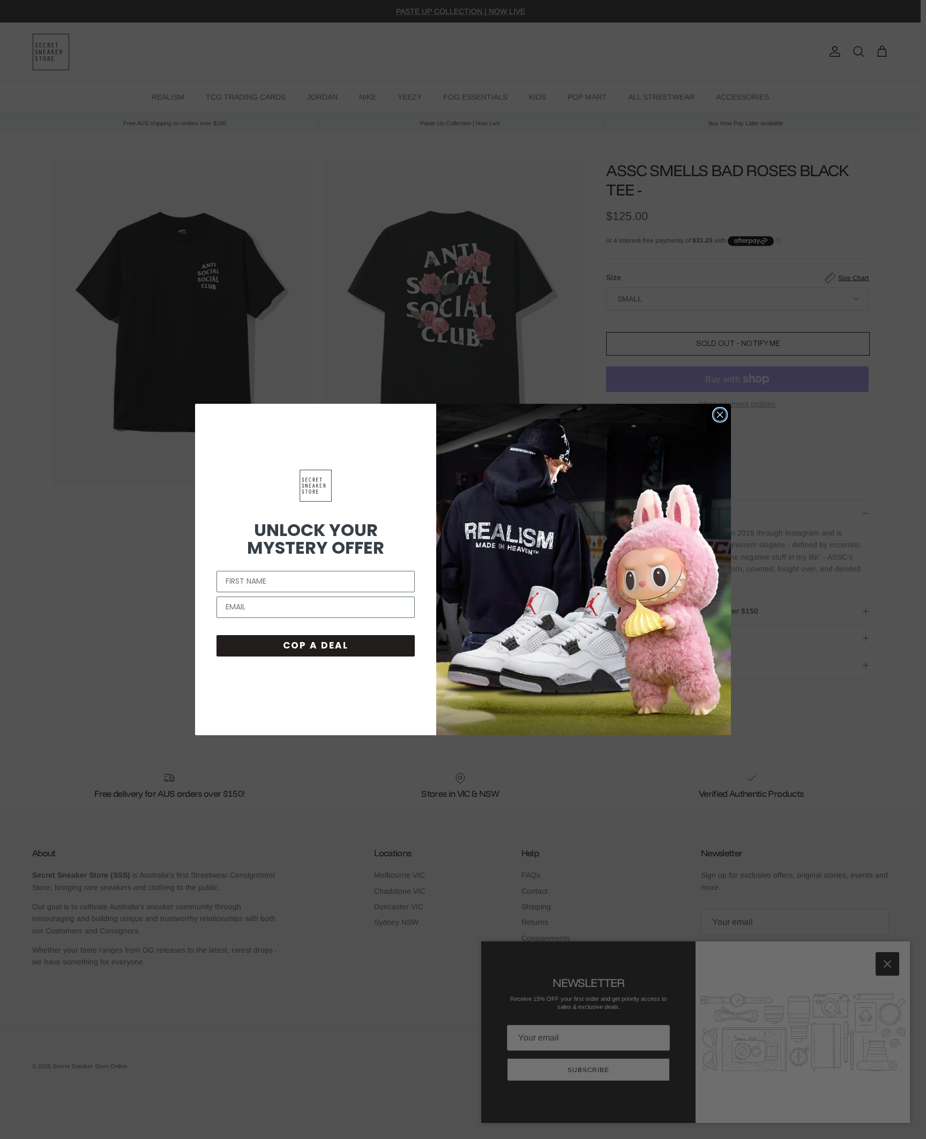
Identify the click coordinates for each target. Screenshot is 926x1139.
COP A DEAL (315, 645)
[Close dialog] (720, 414)
